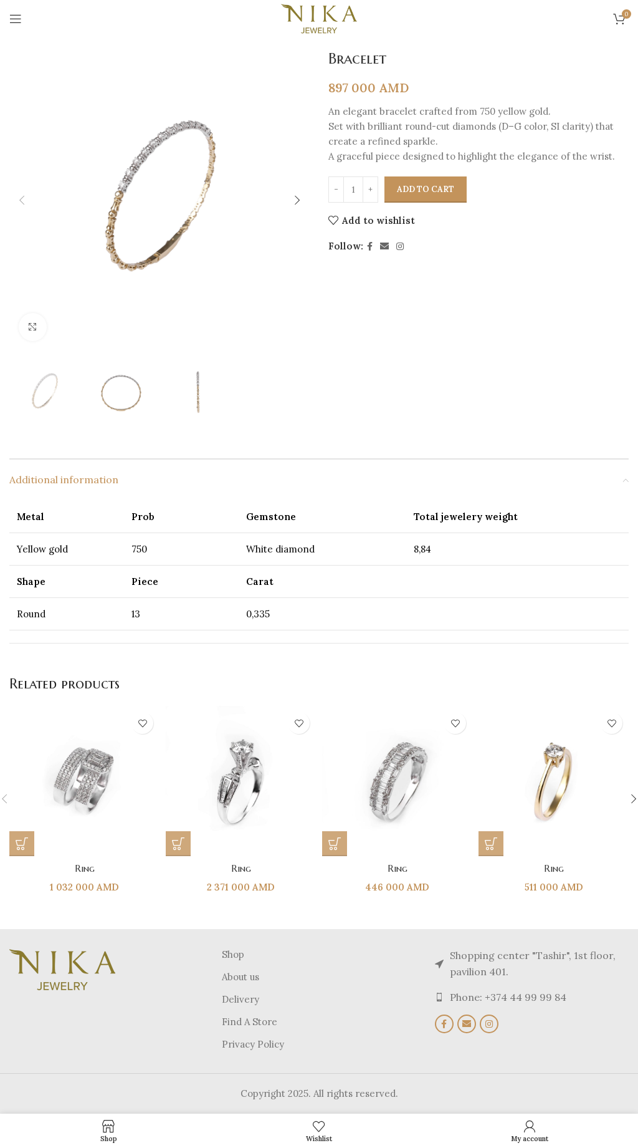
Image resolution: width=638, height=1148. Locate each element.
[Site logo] (319, 18)
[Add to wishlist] (142, 723)
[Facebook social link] (369, 246)
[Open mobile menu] (15, 18)
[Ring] (84, 781)
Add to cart (425, 189)
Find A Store (249, 1022)
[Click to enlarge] (33, 327)
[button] (21, 200)
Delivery (240, 999)
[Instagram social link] (400, 246)
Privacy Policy (253, 1044)
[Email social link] (384, 246)
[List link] (532, 998)
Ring (85, 868)
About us (240, 977)
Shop (233, 954)
